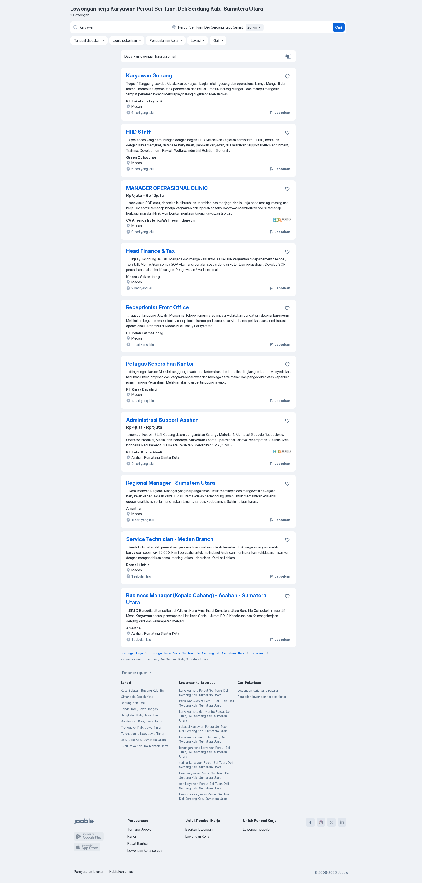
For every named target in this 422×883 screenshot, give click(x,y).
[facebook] (310, 822)
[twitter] (331, 822)
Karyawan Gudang (149, 75)
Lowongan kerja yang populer (258, 690)
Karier (131, 836)
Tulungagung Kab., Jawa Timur (142, 733)
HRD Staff (138, 132)
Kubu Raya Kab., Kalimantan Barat (145, 746)
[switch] (288, 56)
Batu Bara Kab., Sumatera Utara (143, 740)
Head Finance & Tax (150, 251)
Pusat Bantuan (138, 843)
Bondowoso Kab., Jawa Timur (141, 721)
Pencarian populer (134, 673)
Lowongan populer (257, 829)
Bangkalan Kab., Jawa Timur (140, 715)
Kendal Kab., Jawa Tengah (139, 709)
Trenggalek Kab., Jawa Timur (141, 727)
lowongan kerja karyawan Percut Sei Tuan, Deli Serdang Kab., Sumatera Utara (204, 752)
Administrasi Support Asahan (162, 420)
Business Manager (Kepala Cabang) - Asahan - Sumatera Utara (196, 599)
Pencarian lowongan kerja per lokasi (262, 696)
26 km (252, 27)
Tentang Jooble (139, 829)
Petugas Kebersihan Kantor (160, 363)
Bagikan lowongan (199, 829)
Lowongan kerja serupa (144, 850)
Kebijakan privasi (121, 871)
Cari (338, 27)
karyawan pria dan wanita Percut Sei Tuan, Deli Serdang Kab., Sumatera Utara (204, 716)
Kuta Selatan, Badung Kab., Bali (143, 690)
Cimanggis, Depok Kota (137, 696)
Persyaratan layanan (89, 871)
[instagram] (320, 822)
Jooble (343, 872)
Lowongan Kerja (197, 836)
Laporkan (282, 112)
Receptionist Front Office (157, 307)
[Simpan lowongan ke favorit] (287, 76)
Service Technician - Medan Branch (169, 539)
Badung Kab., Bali (133, 703)
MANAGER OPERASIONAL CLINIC (167, 188)
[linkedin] (342, 822)
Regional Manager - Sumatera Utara (170, 483)
